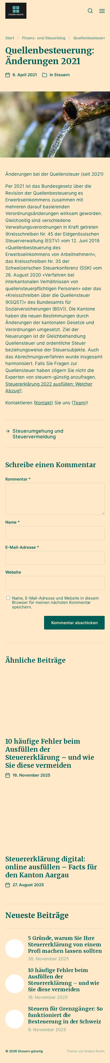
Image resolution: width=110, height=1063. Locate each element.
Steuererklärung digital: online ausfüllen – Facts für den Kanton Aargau (51, 867)
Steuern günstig (30, 1051)
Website (13, 572)
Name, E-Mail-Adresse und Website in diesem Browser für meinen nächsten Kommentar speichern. (55, 602)
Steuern (62, 74)
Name (12, 522)
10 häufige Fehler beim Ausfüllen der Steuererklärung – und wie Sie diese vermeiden (49, 753)
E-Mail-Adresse (22, 547)
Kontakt (43, 402)
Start (9, 38)
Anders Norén (94, 1051)
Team (79, 402)
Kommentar (18, 479)
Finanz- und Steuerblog (43, 38)
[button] (90, 10)
